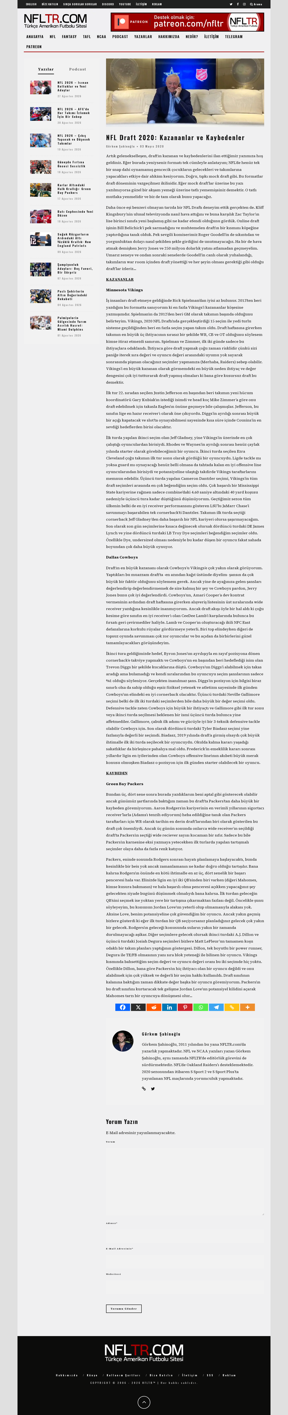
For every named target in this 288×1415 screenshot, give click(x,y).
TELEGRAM (234, 36)
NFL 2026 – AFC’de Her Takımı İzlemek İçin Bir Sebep (74, 113)
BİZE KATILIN (50, 4)
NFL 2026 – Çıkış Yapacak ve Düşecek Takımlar (74, 139)
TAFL (87, 36)
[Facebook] (122, 1007)
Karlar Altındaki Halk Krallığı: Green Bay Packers (74, 189)
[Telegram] (216, 1007)
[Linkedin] (169, 1007)
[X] (138, 1007)
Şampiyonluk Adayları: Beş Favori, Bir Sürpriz (75, 268)
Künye (92, 1375)
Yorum (110, 1141)
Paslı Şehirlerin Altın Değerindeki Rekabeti (72, 295)
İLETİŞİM (141, 4)
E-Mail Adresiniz (119, 1248)
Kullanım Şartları (124, 1375)
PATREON (34, 46)
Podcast (77, 69)
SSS (210, 1375)
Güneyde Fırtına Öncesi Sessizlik (71, 164)
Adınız (112, 1223)
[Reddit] (154, 1007)
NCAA (101, 36)
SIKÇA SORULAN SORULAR (80, 4)
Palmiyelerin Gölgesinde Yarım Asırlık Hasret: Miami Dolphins (72, 323)
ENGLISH (31, 4)
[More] (247, 1007)
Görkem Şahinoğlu (120, 146)
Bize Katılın (161, 1375)
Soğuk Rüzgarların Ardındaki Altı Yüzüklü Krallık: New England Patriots (74, 240)
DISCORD (108, 4)
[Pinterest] (185, 1007)
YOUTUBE (125, 4)
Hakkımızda (67, 1375)
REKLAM (157, 4)
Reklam (229, 1375)
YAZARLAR (143, 36)
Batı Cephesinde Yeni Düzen (75, 213)
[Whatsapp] (200, 1007)
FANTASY (69, 36)
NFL (53, 36)
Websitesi (113, 1274)
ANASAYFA (35, 36)
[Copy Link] (232, 1007)
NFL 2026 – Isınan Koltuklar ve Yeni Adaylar (73, 86)
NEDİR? (192, 36)
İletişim (190, 1375)
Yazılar (46, 69)
